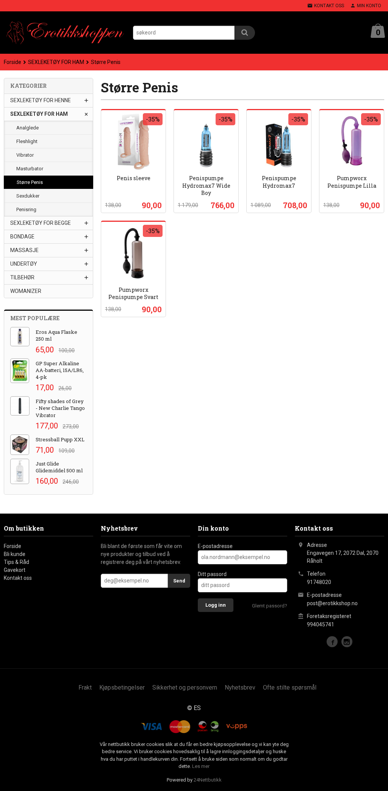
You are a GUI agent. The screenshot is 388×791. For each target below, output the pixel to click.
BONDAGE (22, 237)
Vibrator (25, 155)
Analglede (27, 128)
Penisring (26, 209)
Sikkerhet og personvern (184, 687)
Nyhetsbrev (240, 687)
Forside (12, 62)
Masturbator (29, 168)
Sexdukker (27, 196)
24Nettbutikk (208, 780)
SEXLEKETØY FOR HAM (39, 114)
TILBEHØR (22, 277)
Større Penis (30, 182)
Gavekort (14, 570)
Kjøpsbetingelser (122, 687)
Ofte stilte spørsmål (289, 687)
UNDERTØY (23, 264)
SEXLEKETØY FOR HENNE (40, 100)
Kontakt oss (18, 578)
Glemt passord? (269, 606)
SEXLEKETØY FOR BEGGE (40, 223)
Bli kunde (14, 554)
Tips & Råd (16, 562)
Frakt (85, 687)
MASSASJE (24, 250)
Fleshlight (27, 141)
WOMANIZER (25, 291)
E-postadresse (215, 546)
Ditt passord (212, 574)
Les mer (201, 766)
